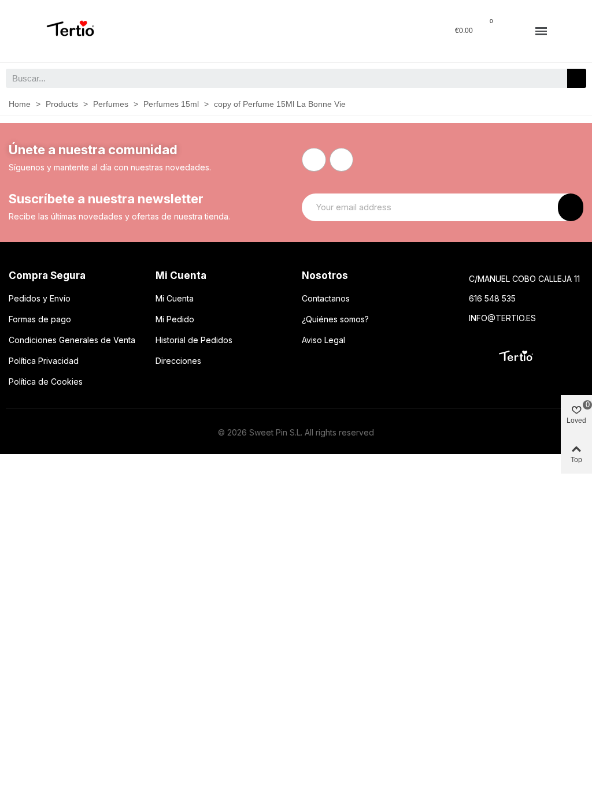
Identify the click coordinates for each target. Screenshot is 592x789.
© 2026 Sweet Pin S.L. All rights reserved (296, 432)
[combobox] (280, 78)
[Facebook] (314, 160)
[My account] (515, 31)
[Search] (576, 78)
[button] (540, 31)
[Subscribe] (570, 207)
